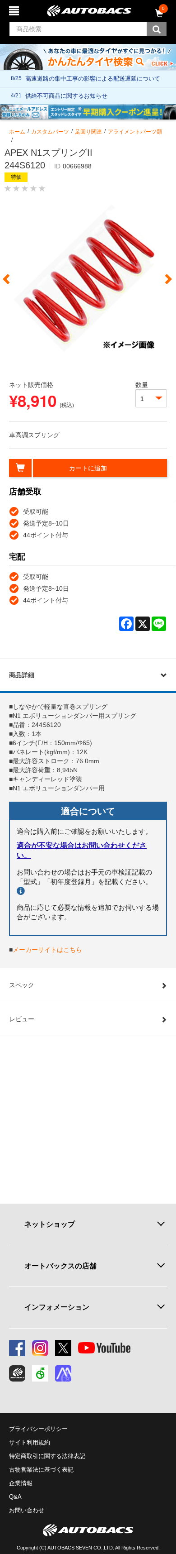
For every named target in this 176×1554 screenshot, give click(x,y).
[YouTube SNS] (104, 1348)
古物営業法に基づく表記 (41, 1469)
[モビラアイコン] (63, 1373)
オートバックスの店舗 (60, 1266)
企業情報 (20, 1483)
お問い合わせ (26, 1510)
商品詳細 (21, 675)
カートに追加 (88, 468)
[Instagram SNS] (40, 1348)
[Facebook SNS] (17, 1348)
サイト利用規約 (29, 1442)
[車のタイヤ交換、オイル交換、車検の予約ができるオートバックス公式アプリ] (17, 1373)
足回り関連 (88, 132)
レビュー (21, 1019)
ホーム (17, 132)
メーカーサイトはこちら (47, 949)
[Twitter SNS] (63, 1348)
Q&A (15, 1496)
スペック (21, 985)
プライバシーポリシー (38, 1428)
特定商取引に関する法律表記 (47, 1456)
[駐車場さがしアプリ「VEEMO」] (40, 1373)
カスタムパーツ (50, 132)
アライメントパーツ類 (135, 132)
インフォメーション (56, 1307)
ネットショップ (49, 1224)
